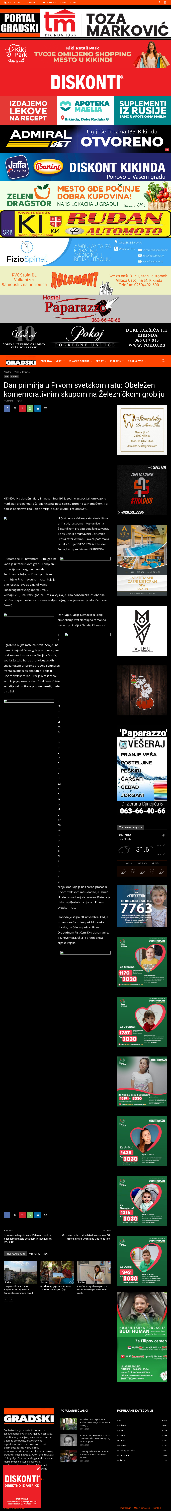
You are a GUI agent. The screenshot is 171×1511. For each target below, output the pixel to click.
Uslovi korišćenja (142, 1508)
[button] (163, 361)
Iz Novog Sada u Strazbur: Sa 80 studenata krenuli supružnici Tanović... (94, 1454)
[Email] (45, 408)
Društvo (14, 377)
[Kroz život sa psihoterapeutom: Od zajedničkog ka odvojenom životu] (94, 1272)
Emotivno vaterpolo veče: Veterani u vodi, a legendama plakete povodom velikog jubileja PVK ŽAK (28, 1239)
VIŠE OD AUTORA (38, 1254)
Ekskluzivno (135, 361)
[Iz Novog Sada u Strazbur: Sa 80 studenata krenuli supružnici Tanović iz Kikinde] (68, 1456)
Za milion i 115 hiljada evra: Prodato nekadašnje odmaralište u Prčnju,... (95, 1422)
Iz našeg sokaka (79, 361)
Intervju (115, 361)
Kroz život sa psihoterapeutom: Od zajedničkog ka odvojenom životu (92, 1289)
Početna (46, 361)
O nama (62, 2)
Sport (100, 361)
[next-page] (11, 1300)
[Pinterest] (22, 408)
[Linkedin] (37, 408)
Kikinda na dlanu (49, 2)
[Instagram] (164, 2)
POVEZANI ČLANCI (15, 1254)
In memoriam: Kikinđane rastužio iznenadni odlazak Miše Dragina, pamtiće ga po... (95, 1438)
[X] (14, 408)
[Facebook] (159, 2)
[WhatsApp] (30, 408)
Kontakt (73, 2)
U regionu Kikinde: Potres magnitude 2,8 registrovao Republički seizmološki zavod (18, 1289)
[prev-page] (6, 1300)
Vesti (59, 361)
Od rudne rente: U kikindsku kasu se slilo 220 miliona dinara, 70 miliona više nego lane (86, 1237)
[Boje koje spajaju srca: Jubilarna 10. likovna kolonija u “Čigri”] (57, 1272)
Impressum (125, 1508)
